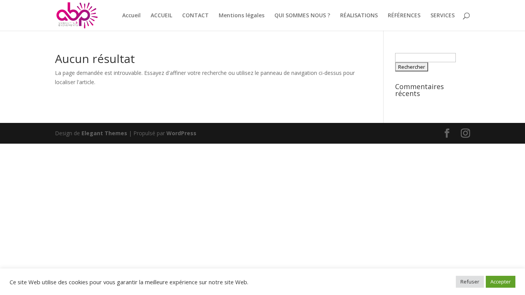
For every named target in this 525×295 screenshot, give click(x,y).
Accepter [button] (500, 281)
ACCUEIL (161, 16)
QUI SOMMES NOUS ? (302, 16)
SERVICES (442, 16)
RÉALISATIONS (359, 16)
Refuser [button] (469, 281)
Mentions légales (241, 16)
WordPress (181, 133)
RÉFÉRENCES (404, 16)
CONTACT (195, 16)
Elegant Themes (104, 133)
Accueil (131, 16)
